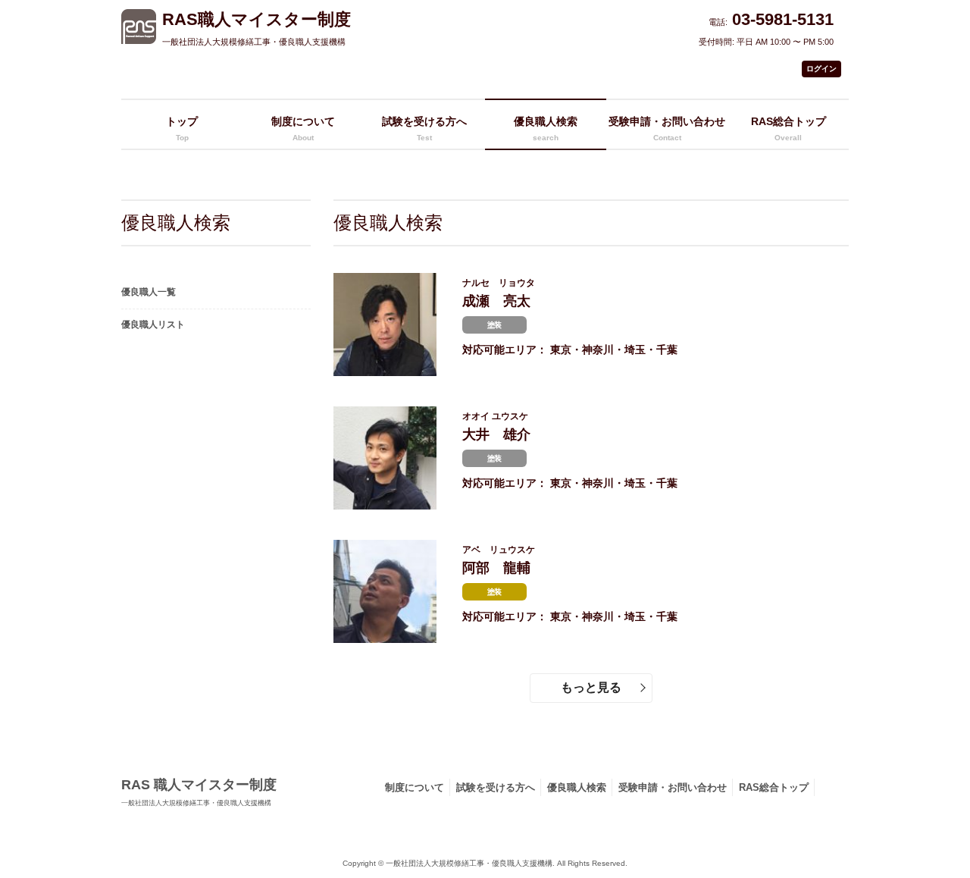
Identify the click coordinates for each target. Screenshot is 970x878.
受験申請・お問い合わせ (667, 128)
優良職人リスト (153, 324)
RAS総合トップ (774, 787)
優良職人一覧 (148, 292)
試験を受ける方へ (495, 787)
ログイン (821, 68)
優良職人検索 (576, 787)
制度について (303, 128)
